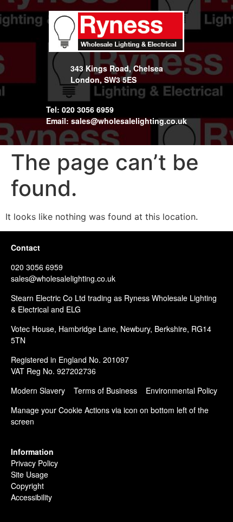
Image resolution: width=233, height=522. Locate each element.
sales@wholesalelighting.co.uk (63, 278)
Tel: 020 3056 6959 (80, 109)
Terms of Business (105, 390)
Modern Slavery (38, 390)
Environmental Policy (181, 390)
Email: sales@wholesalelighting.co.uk (116, 120)
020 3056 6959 (37, 267)
